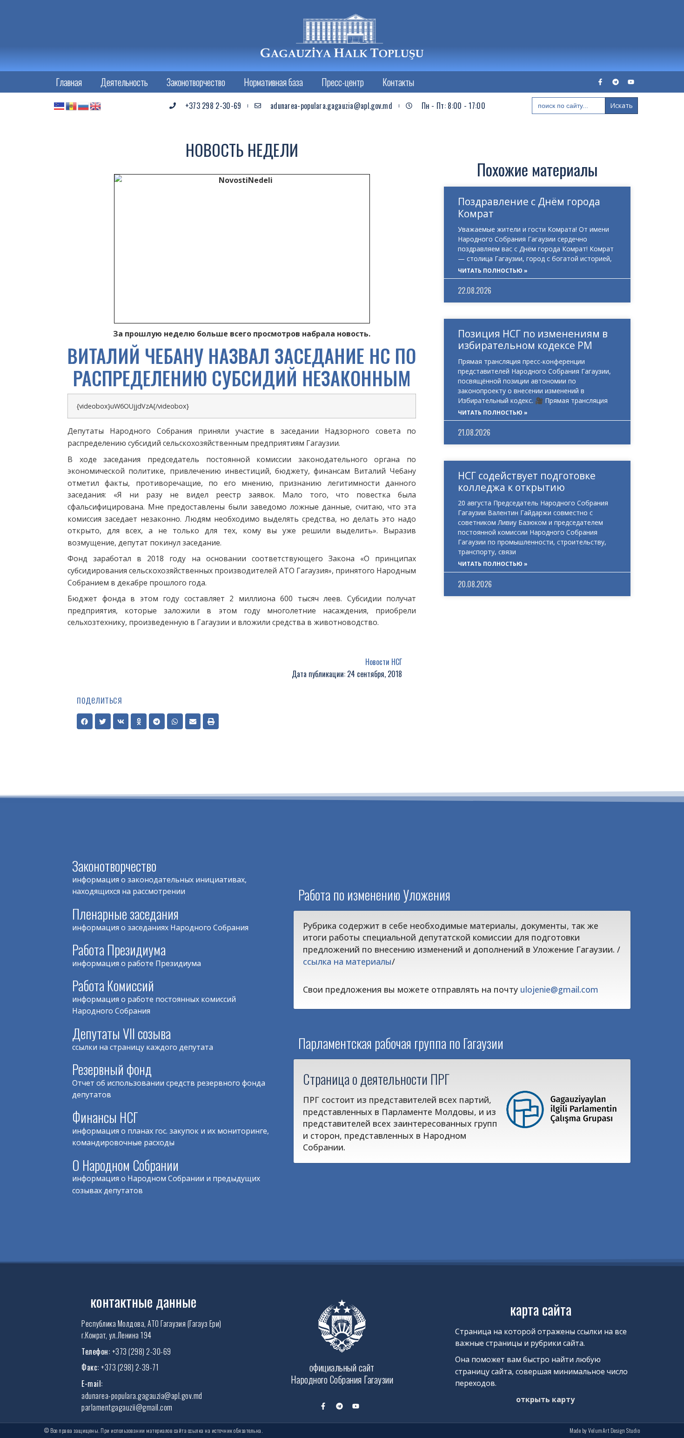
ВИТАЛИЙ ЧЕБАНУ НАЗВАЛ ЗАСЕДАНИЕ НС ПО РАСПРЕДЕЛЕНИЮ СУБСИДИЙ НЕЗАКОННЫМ (241, 367)
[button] (85, 721)
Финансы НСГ (105, 1117)
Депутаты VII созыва (121, 1033)
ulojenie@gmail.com (559, 989)
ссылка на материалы (347, 961)
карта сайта (540, 1309)
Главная (69, 82)
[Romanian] (72, 106)
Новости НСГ (383, 661)
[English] (96, 106)
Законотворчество (196, 82)
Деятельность (124, 82)
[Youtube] (630, 81)
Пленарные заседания (125, 913)
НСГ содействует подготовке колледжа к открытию (527, 481)
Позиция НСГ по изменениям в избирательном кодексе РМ (533, 339)
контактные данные (143, 1301)
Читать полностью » (493, 271)
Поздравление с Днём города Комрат (529, 207)
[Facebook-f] (600, 81)
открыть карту (545, 1399)
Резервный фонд (112, 1069)
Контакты (398, 82)
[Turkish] (60, 106)
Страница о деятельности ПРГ (376, 1079)
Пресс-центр (343, 82)
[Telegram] (615, 81)
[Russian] (84, 106)
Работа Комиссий (113, 985)
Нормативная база (273, 82)
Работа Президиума (119, 949)
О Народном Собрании (125, 1165)
